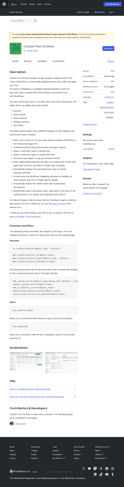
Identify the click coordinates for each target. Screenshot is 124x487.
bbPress (99, 454)
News (12, 451)
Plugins (34, 454)
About (12, 447)
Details (15, 61)
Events (76, 451)
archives (110, 103)
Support (110, 61)
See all (111, 148)
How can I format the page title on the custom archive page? (37, 397)
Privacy (13, 458)
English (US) (109, 97)
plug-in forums (59, 203)
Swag (77, 458)
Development (58, 61)
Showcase (35, 447)
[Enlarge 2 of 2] (74, 355)
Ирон (35, 472)
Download (108, 48)
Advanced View (90, 124)
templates (109, 117)
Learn (55, 447)
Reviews (27, 61)
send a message (17, 216)
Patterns (34, 458)
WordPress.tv (59, 458)
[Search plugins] (35, 20)
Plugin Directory (16, 12)
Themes (34, 451)
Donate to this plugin (92, 193)
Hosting (13, 454)
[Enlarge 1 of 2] (39, 355)
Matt (98, 451)
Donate (78, 454)
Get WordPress (112, 4)
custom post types (106, 107)
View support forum (91, 169)
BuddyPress (101, 458)
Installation (42, 61)
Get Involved (79, 447)
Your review (88, 148)
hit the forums (34, 216)
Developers (57, 454)
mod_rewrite (108, 112)
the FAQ (40, 203)
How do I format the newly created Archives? (30, 389)
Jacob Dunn (32, 50)
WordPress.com (102, 447)
